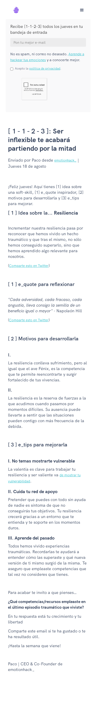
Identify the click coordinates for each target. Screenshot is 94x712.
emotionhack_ (65, 160)
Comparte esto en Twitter (29, 266)
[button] (82, 10)
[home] (18, 8)
